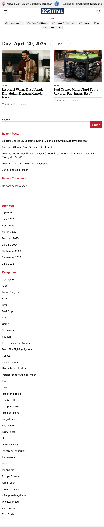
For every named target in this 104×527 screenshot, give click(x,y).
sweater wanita (10, 489)
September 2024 (11, 251)
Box (4, 317)
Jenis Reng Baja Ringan (15, 169)
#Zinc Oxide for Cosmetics (63, 23)
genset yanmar (10, 362)
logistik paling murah (13, 450)
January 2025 (10, 244)
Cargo (5, 324)
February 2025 (10, 238)
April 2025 (8, 225)
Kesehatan (8, 425)
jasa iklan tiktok (10, 400)
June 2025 (8, 219)
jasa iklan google (11, 393)
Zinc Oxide (8, 514)
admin (23, 104)
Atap (4, 285)
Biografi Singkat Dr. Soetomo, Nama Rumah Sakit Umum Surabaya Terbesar (45, 140)
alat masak (8, 279)
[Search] (98, 11)
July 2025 (7, 213)
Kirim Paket (8, 431)
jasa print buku (10, 406)
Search (6, 119)
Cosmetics (8, 330)
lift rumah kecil (10, 444)
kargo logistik (9, 419)
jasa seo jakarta (11, 412)
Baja (4, 298)
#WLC (96, 23)
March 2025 (9, 232)
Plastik (5, 463)
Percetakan (8, 457)
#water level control (52, 27)
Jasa (4, 387)
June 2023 (8, 263)
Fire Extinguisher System (16, 343)
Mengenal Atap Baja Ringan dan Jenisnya (25, 163)
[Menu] (5, 11)
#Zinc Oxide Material (13, 23)
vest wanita (8, 508)
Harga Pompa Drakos (14, 368)
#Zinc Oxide (84, 23)
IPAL (4, 381)
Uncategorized (10, 501)
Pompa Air (8, 470)
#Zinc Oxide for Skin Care (37, 23)
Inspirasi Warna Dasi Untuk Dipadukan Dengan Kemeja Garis (22, 93)
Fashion (5, 85)
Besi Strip (7, 311)
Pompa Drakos (10, 476)
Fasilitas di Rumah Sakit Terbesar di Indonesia (27, 147)
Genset (57, 85)
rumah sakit (8, 482)
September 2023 (11, 257)
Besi (4, 304)
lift (3, 438)
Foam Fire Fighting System (17, 349)
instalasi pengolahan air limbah (19, 374)
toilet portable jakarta (14, 495)
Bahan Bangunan (11, 292)
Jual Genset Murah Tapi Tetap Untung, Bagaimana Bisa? (76, 91)
